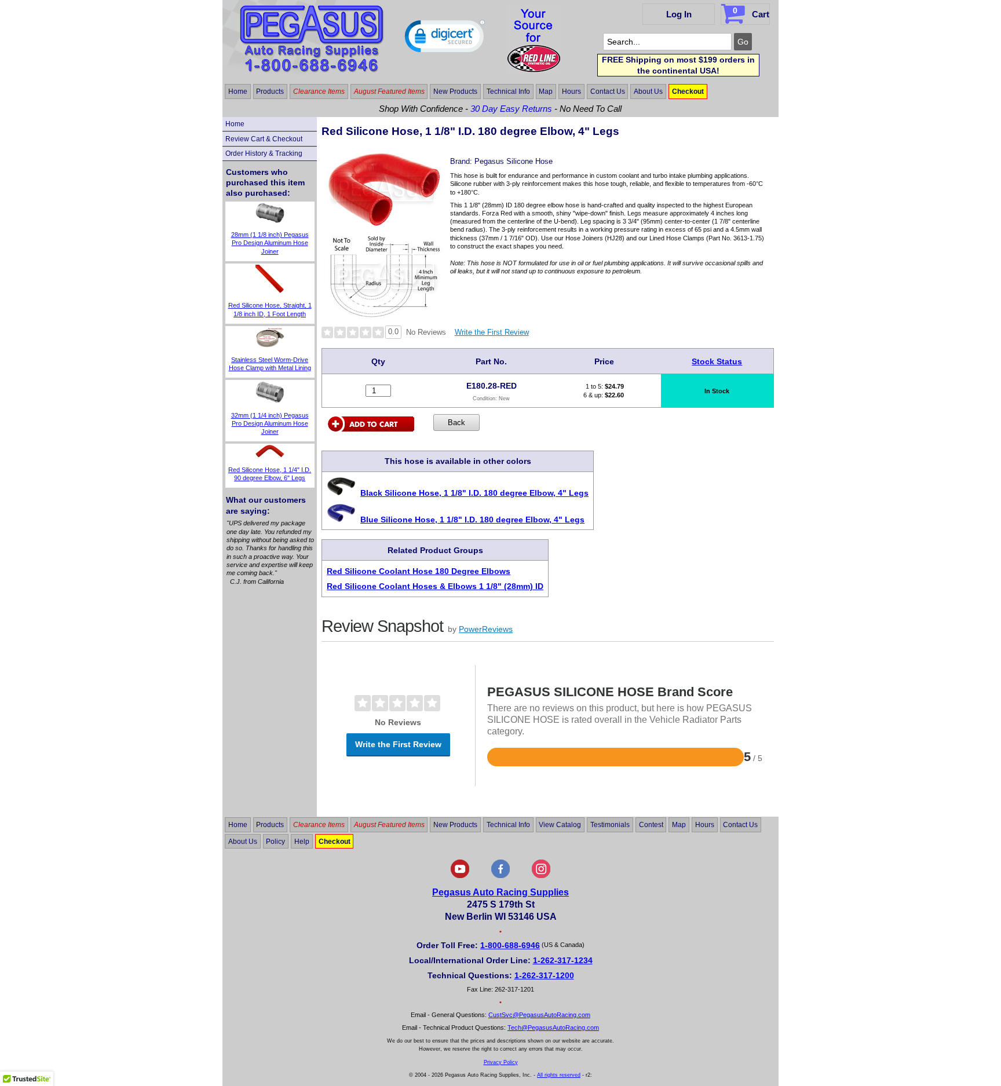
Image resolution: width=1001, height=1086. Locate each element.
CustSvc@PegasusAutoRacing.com (539, 1014)
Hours (571, 91)
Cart (751, 12)
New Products (455, 91)
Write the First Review (492, 332)
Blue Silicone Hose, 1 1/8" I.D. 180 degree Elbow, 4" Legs (472, 519)
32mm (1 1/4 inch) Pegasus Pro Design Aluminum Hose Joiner (270, 424)
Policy (275, 842)
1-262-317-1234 (563, 960)
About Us (648, 91)
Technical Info (508, 91)
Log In (679, 14)
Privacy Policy (501, 1062)
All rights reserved (558, 1075)
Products (270, 91)
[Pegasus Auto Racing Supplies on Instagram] (541, 875)
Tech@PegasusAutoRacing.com (553, 1027)
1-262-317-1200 (544, 975)
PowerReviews (486, 629)
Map (546, 91)
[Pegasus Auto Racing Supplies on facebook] (500, 875)
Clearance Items (319, 91)
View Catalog (560, 825)
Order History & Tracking (263, 153)
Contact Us (607, 91)
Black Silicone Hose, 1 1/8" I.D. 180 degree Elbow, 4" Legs (474, 493)
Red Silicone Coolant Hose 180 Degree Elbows (418, 571)
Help (301, 842)
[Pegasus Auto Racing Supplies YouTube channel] (460, 875)
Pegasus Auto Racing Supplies (500, 892)
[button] (444, 38)
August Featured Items (389, 91)
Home (237, 91)
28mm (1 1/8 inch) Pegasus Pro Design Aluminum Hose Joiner (270, 243)
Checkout (688, 91)
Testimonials (610, 825)
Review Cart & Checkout (263, 139)
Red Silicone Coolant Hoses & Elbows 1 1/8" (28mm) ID (435, 586)
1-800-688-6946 (510, 945)
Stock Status (717, 361)
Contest (651, 825)
